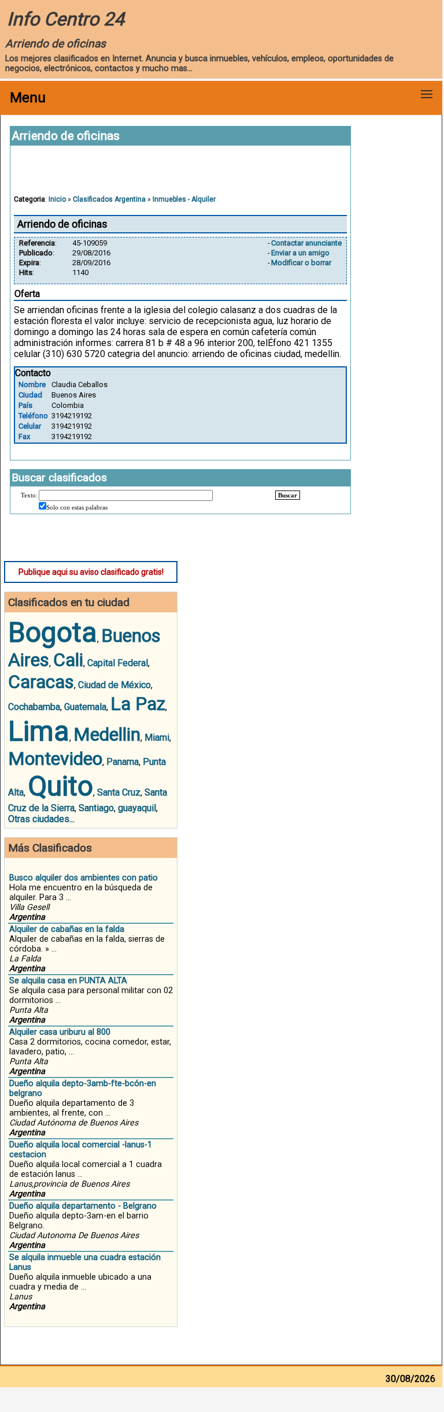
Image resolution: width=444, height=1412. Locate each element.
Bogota (52, 632)
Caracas (41, 682)
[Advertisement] (180, 175)
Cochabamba (34, 706)
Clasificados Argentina (109, 199)
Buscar (287, 495)
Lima (38, 731)
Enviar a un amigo (300, 252)
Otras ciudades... (41, 818)
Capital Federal (117, 662)
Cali (68, 660)
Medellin (106, 734)
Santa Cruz (118, 792)
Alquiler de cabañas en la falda (66, 929)
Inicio (57, 199)
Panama (122, 761)
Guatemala (85, 706)
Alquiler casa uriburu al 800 (59, 1032)
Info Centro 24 (65, 19)
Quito (60, 786)
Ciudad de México (114, 684)
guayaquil (137, 807)
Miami (157, 737)
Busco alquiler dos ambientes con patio (83, 878)
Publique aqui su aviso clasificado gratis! (91, 572)
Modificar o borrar (301, 262)
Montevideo (55, 759)
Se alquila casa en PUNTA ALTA (68, 981)
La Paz (137, 704)
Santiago (96, 807)
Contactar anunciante (306, 243)
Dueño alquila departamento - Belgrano (83, 1206)
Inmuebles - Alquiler (184, 199)
